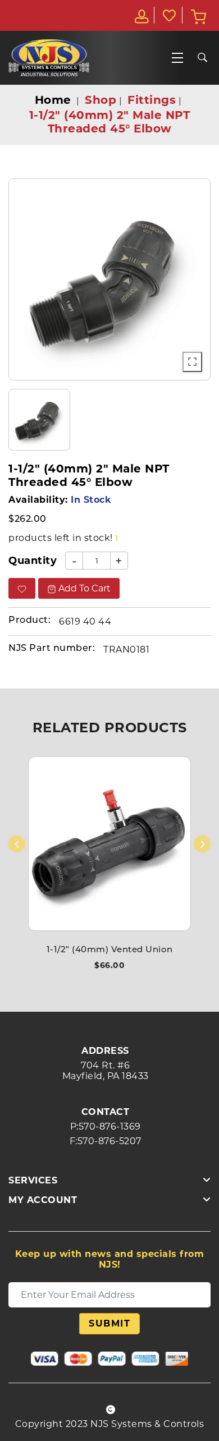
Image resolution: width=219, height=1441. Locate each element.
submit (109, 1323)
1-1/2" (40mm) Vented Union (110, 950)
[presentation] (16, 844)
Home (53, 100)
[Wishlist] (168, 15)
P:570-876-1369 (105, 1126)
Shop (100, 100)
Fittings (151, 100)
